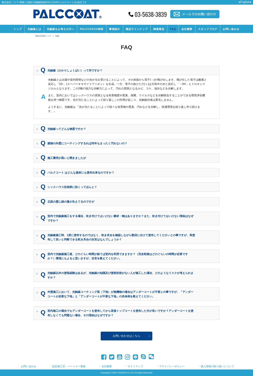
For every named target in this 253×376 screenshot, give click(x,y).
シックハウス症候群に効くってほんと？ (72, 187)
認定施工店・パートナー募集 (69, 366)
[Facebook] (102, 357)
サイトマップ (135, 366)
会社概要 (107, 366)
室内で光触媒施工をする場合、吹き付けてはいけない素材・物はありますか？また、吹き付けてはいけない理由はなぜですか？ (120, 218)
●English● (245, 2)
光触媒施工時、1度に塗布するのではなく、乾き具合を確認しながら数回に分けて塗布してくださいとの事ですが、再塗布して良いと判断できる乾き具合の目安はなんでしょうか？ (121, 237)
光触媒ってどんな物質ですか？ (67, 128)
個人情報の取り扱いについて (217, 366)
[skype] (142, 357)
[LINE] (134, 357)
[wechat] (150, 357)
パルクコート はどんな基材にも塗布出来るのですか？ (81, 172)
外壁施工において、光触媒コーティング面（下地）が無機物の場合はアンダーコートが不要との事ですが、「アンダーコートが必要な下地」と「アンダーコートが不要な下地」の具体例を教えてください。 (120, 294)
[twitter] (110, 357)
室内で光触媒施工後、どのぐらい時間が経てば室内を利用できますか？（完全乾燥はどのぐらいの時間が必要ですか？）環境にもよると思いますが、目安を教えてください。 (118, 256)
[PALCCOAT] (67, 19)
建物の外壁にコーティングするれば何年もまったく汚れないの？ (87, 143)
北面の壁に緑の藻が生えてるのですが (71, 201)
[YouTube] (118, 357)
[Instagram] (126, 357)
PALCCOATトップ (43, 36)
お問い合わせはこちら (126, 335)
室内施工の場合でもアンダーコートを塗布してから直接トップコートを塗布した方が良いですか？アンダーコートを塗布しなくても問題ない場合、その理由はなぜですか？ (120, 313)
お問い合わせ (28, 366)
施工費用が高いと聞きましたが (67, 157)
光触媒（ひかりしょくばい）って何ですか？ (75, 70)
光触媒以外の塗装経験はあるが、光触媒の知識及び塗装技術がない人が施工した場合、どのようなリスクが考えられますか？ (120, 275)
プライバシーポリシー (172, 366)
